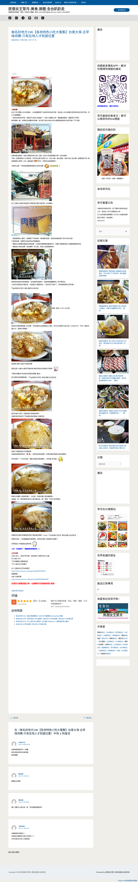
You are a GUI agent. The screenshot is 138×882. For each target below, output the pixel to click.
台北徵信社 (110, 632)
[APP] (42, 17)
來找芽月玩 (103, 189)
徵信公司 (105, 638)
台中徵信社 (119, 641)
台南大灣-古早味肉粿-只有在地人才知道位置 (31, 624)
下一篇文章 (88, 718)
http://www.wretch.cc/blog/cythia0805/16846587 (30, 579)
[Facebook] (9, 17)
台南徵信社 (107, 635)
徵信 (100, 641)
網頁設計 (108, 654)
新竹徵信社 (119, 632)
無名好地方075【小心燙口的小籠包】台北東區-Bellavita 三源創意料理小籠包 (42, 621)
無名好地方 (15, 40)
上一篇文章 (13, 718)
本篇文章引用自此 (17, 591)
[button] (129, 2)
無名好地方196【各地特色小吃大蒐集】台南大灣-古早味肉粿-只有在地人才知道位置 (44, 619)
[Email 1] (36, 17)
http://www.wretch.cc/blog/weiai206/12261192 (28, 571)
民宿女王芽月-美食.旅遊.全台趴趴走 (36, 9)
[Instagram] (16, 17)
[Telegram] (23, 17)
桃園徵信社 (105, 647)
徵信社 (102, 632)
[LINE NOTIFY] (29, 17)
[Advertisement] (28, 58)
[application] (17, 2)
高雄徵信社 (116, 635)
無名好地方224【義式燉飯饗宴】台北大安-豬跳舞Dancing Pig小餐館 (39, 616)
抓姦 (126, 635)
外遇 (98, 644)
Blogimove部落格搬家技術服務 (127, 881)
